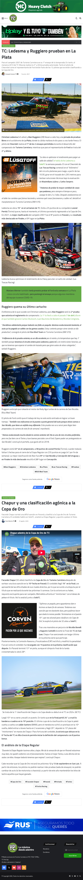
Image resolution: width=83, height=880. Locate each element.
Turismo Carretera (8, 46)
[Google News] (53, 479)
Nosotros (46, 849)
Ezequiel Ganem (10, 74)
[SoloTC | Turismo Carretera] (19, 18)
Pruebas (76, 467)
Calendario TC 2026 (17, 42)
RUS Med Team (42, 471)
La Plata (44, 467)
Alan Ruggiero (10, 467)
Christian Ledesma (28, 467)
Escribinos (46, 852)
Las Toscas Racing (60, 467)
